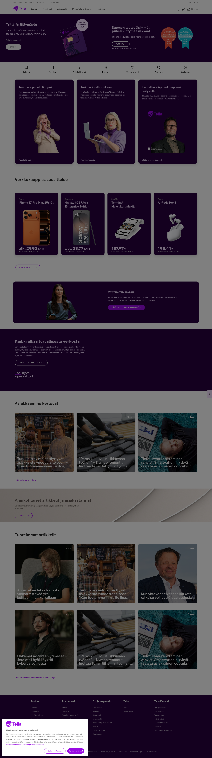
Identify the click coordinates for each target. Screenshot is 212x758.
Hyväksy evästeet (76, 751)
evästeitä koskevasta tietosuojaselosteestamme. (25, 744)
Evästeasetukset (54, 751)
